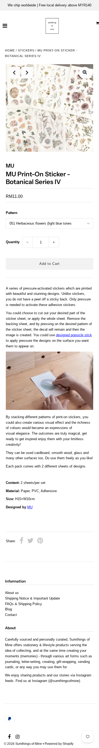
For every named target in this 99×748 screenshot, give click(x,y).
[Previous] (14, 72)
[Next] (27, 72)
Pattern (11, 213)
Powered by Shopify (59, 744)
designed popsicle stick (74, 335)
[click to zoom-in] (85, 73)
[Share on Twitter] (30, 541)
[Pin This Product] (40, 541)
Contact (11, 615)
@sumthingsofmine (64, 681)
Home (10, 50)
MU (29, 507)
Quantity (13, 242)
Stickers (26, 50)
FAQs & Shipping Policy (23, 604)
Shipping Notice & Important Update (32, 598)
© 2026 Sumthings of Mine (23, 744)
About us (12, 593)
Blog (8, 609)
